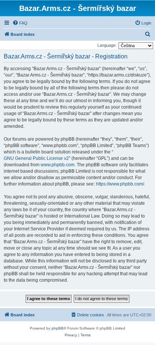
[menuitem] (19, 23)
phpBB (58, 328)
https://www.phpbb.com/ (120, 184)
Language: (107, 45)
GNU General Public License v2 (36, 158)
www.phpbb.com (57, 164)
